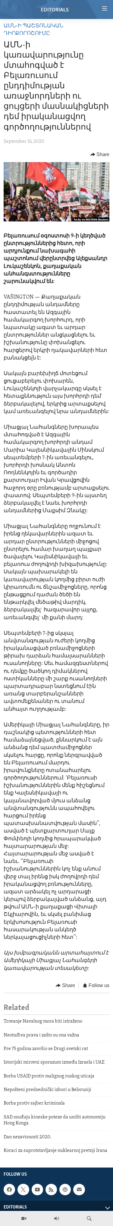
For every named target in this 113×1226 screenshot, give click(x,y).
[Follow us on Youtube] (37, 1189)
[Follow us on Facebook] (9, 1189)
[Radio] (57, 1218)
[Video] (24, 1218)
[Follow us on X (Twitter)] (23, 1189)
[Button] (100, 154)
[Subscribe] (79, 1189)
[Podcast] (65, 1189)
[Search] (89, 1218)
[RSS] (51, 1189)
